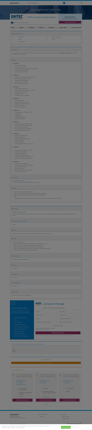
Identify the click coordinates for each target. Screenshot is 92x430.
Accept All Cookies (66, 427)
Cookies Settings (76, 427)
